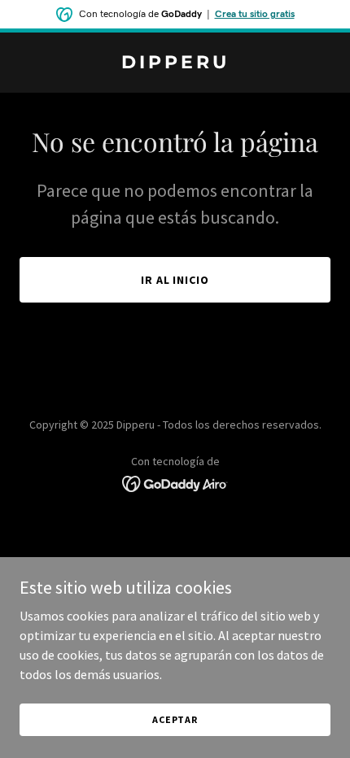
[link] (175, 63)
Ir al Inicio (175, 279)
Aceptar (175, 719)
